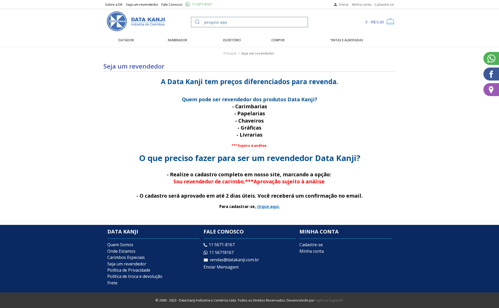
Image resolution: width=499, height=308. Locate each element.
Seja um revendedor (126, 264)
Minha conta (311, 251)
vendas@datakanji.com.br (234, 260)
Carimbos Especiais (126, 257)
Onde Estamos (121, 251)
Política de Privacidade (128, 270)
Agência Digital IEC (330, 300)
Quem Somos (120, 244)
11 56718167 (221, 252)
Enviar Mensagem (221, 267)
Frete (112, 283)
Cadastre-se (311, 244)
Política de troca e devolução (134, 276)
